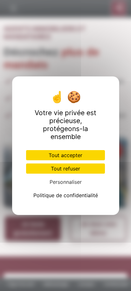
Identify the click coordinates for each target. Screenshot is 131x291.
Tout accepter (65, 155)
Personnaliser (66, 182)
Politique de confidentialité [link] (65, 195)
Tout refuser (65, 168)
